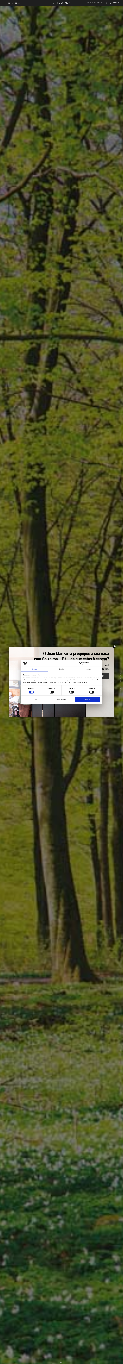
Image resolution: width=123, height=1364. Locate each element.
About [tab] (88, 669)
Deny (35, 699)
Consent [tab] (34, 669)
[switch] (51, 692)
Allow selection (61, 699)
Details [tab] (61, 669)
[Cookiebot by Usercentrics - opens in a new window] (81, 663)
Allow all (87, 699)
